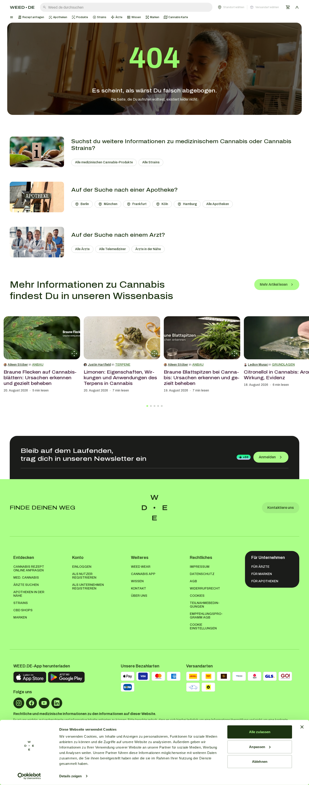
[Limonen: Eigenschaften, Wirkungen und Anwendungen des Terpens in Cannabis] (122, 337)
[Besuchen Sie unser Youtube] (44, 703)
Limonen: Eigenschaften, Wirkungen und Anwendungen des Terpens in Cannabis (120, 378)
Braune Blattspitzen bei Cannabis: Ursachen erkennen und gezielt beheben (201, 378)
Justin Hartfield (99, 364)
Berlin (85, 204)
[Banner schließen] (302, 727)
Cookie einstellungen (203, 626)
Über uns (139, 595)
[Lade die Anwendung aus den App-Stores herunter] (29, 677)
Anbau (37, 364)
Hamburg (190, 204)
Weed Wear (140, 566)
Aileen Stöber (18, 364)
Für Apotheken (264, 581)
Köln (165, 204)
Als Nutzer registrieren (84, 575)
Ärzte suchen (26, 585)
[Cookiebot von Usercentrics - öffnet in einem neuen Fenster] (29, 776)
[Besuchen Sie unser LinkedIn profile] (56, 703)
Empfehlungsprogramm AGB (206, 615)
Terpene (122, 364)
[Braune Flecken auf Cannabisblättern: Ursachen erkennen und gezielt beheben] (42, 337)
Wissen (137, 581)
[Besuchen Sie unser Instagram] (18, 703)
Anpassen (257, 747)
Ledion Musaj (258, 364)
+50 (245, 457)
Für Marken (261, 574)
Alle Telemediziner (112, 249)
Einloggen (81, 566)
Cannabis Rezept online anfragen (28, 568)
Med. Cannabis (26, 577)
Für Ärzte (260, 566)
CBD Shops (23, 610)
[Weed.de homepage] (22, 7)
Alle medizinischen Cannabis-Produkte (104, 162)
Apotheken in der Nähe (28, 593)
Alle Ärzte (82, 249)
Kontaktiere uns (280, 508)
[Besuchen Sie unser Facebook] (31, 703)
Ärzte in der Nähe (148, 249)
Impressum (199, 566)
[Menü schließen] (11, 17)
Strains (20, 603)
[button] (248, 7)
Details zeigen (70, 776)
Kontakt (138, 588)
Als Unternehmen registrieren (88, 586)
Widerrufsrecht (205, 588)
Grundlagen (283, 364)
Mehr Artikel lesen (274, 284)
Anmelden (267, 457)
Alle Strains (150, 162)
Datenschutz (202, 574)
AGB (193, 581)
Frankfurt (139, 204)
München (110, 204)
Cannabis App (143, 574)
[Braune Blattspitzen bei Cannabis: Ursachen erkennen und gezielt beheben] (202, 337)
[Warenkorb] (288, 7)
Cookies (197, 595)
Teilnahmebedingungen (204, 604)
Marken (20, 617)
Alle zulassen (259, 732)
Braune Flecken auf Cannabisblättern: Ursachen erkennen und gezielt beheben (40, 378)
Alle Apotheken (217, 204)
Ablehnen (259, 761)
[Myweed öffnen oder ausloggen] (297, 7)
